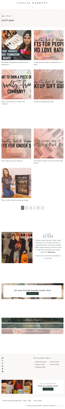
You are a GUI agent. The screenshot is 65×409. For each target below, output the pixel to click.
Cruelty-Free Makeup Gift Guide (44, 102)
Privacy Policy (38, 400)
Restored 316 (59, 405)
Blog (29, 400)
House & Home (54, 362)
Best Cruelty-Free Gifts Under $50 (12, 161)
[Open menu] (32, 7)
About (25, 400)
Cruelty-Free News (40, 362)
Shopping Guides (40, 367)
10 (38, 208)
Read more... (52, 252)
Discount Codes (39, 364)
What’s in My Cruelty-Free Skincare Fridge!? (15, 200)
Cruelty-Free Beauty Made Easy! (12, 400)
